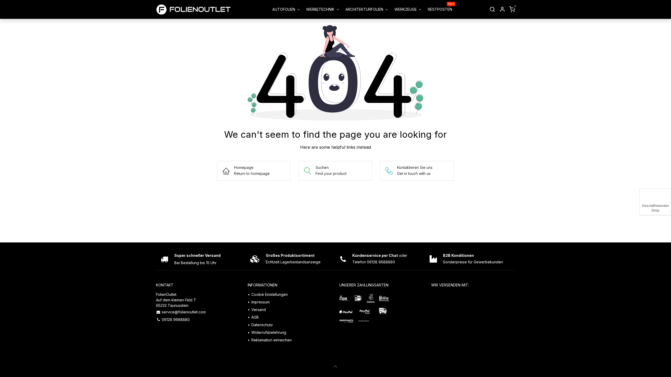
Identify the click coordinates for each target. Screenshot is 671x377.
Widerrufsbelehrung (268, 332)
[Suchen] (492, 9)
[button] (335, 366)
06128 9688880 (176, 319)
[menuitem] (286, 9)
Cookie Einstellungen (269, 294)
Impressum (260, 302)
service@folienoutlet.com (184, 312)
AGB (255, 317)
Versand (258, 309)
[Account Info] (502, 9)
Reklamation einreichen (271, 340)
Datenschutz (262, 325)
